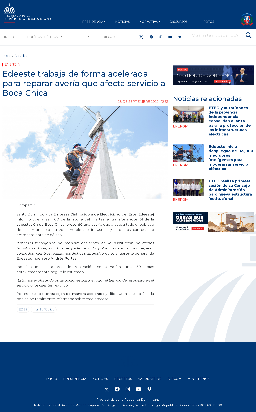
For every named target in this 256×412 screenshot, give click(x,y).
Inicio (9, 37)
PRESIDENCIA (92, 22)
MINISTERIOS (199, 379)
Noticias (21, 56)
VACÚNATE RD (150, 379)
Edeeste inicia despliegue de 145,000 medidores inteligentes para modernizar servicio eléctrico (231, 157)
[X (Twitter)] (141, 37)
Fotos (209, 22)
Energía (12, 64)
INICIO (51, 379)
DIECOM (109, 37)
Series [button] (81, 37)
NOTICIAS (122, 22)
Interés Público (43, 309)
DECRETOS (123, 379)
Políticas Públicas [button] (43, 37)
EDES (23, 309)
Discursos (179, 22)
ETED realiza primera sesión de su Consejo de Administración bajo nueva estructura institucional (230, 190)
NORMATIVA (148, 22)
